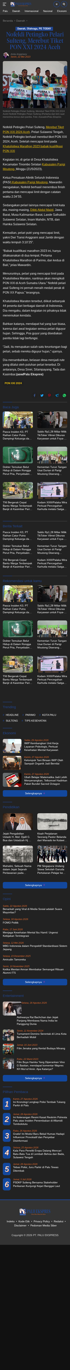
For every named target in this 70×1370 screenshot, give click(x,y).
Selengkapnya (34, 793)
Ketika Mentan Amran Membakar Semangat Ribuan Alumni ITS (33, 971)
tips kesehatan (35, 720)
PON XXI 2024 (13, 383)
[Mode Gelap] (56, 4)
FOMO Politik (10, 922)
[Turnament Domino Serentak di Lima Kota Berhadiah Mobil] (8, 1035)
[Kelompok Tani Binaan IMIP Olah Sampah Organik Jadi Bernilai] (12, 763)
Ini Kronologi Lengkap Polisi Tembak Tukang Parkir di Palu (39, 1103)
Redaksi (58, 1221)
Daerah (21, 28)
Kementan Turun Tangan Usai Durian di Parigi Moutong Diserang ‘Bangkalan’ (52, 470)
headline (12, 714)
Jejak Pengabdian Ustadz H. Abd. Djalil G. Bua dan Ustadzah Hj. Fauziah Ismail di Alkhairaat (16, 837)
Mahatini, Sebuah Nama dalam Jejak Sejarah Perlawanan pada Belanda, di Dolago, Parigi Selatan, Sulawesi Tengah (17, 869)
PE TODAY (45, 28)
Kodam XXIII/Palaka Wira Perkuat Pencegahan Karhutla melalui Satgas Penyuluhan (52, 506)
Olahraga (32, 28)
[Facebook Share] (34, 395)
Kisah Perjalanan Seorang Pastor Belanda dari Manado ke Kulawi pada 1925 (51, 837)
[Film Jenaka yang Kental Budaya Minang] (8, 1049)
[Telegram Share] (57, 395)
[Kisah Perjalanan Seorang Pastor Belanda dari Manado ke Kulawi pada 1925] (52, 821)
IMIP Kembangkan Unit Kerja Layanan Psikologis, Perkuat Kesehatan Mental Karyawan (41, 746)
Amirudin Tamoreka (14, 959)
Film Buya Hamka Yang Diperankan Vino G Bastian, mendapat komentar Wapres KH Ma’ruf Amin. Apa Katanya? (41, 1065)
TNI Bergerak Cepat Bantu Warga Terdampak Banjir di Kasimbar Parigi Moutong (17, 506)
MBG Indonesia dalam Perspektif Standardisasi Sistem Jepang (35, 947)
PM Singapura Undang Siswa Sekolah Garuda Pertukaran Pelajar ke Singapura (50, 869)
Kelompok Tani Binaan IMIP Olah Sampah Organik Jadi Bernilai (43, 762)
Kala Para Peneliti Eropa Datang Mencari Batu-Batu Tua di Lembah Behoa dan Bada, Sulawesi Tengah (39, 1154)
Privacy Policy (42, 1221)
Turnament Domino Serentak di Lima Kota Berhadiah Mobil (41, 1035)
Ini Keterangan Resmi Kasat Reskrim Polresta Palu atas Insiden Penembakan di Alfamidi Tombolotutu (40, 1120)
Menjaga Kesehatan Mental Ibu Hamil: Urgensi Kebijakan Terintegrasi (30, 934)
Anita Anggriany (19, 54)
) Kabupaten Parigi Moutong (29, 182)
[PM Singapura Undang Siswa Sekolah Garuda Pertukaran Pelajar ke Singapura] (52, 854)
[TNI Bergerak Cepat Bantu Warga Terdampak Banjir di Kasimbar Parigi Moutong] (18, 490)
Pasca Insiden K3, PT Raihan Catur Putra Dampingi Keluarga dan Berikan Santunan (17, 435)
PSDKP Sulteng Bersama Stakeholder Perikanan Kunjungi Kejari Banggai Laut (36, 1184)
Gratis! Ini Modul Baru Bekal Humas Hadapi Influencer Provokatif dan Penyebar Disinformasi (38, 1137)
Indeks (11, 1221)
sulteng (12, 720)
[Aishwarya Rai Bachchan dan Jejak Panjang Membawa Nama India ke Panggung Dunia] (12, 1009)
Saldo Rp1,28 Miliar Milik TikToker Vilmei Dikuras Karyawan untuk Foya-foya (51, 435)
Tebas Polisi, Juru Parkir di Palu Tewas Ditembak (35, 1169)
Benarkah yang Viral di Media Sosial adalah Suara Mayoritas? (32, 910)
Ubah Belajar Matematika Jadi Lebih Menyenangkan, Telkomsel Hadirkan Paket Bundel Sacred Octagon (45, 780)
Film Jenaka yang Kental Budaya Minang (41, 1048)
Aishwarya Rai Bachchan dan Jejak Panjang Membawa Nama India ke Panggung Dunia (37, 1020)
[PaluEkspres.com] (20, 4)
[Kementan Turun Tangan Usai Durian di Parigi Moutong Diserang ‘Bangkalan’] (52, 455)
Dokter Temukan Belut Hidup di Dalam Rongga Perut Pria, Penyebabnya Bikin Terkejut (17, 470)
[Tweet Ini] (42, 395)
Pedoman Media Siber (43, 1225)
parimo (30, 714)
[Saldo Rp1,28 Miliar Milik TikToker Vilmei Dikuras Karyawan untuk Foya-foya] (52, 419)
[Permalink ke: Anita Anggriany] (6, 55)
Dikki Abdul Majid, (42, 209)
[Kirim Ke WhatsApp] (64, 395)
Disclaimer (20, 1225)
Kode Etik (24, 1221)
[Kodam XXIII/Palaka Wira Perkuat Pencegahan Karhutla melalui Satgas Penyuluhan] (52, 490)
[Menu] (5, 4)
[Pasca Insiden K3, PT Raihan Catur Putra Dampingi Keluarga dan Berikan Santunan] (18, 419)
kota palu (49, 714)
